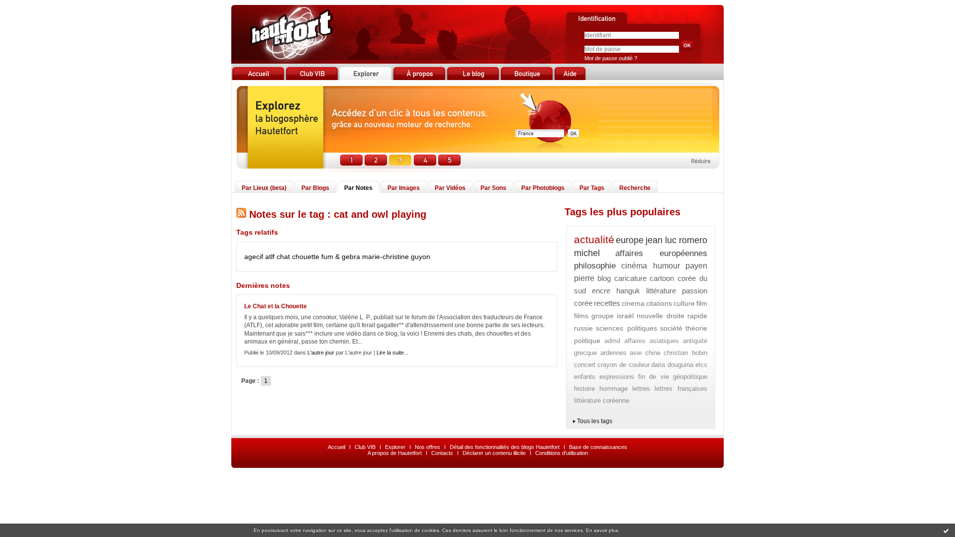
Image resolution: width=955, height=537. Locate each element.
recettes (607, 303)
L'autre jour (320, 353)
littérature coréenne (601, 400)
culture (684, 303)
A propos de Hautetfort (395, 453)
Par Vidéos (450, 187)
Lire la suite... (392, 353)
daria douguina (672, 364)
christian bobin (685, 353)
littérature (661, 290)
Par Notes (358, 187)
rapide (697, 316)
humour (666, 266)
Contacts (442, 453)
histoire (584, 388)
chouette (305, 257)
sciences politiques (626, 328)
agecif (253, 257)
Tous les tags (594, 421)
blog (604, 278)
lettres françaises (681, 388)
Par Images (403, 187)
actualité (594, 239)
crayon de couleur (623, 364)
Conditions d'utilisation (561, 453)
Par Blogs (315, 187)
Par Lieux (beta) (264, 187)
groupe (602, 316)
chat (283, 257)
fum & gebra (340, 257)
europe (630, 240)
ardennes (613, 353)
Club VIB (365, 447)
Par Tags (591, 187)
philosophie (595, 265)
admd (612, 341)
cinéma (634, 266)
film (701, 303)
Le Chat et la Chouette (275, 306)
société (671, 328)
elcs (701, 364)
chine (653, 353)
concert (584, 364)
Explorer (395, 447)
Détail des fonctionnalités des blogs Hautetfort (505, 447)
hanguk (628, 290)
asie (636, 353)
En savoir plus (602, 530)
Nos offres (427, 447)
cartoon (662, 278)
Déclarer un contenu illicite (494, 453)
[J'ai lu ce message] (946, 531)
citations (659, 303)
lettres (641, 388)
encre (601, 290)
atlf (270, 257)
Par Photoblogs (543, 187)
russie (583, 328)
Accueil (336, 447)
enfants (584, 376)
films (581, 316)
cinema (633, 303)
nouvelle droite (660, 316)
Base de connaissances (598, 447)
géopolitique (690, 376)
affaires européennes (661, 253)
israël (625, 316)
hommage (613, 388)
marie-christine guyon (396, 257)
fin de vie (653, 376)
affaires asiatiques (651, 341)
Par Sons (493, 187)
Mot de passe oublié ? (610, 58)
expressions (616, 376)
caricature (630, 278)
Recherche (635, 187)
